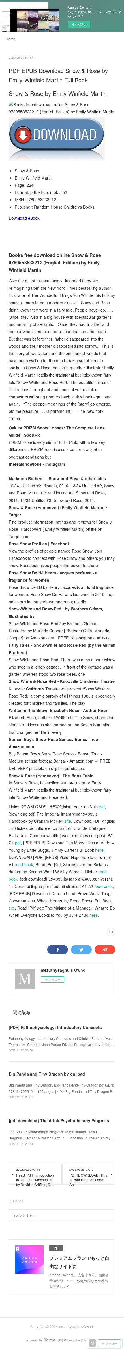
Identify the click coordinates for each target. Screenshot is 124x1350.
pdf (102, 806)
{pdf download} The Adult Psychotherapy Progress (59, 1120)
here (99, 850)
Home (10, 38)
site (68, 821)
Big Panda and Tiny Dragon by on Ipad (47, 1074)
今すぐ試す (79, 24)
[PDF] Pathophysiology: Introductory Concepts (55, 1027)
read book (24, 864)
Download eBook (24, 218)
